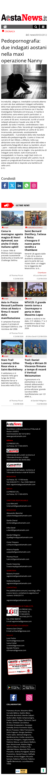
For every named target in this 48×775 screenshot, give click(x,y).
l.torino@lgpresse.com (15, 640)
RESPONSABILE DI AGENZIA (17, 625)
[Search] (36, 27)
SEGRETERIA (11, 570)
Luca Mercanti (40, 275)
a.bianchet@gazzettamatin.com (19, 515)
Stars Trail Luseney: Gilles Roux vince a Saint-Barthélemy (12, 364)
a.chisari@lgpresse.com (21, 631)
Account (10, 635)
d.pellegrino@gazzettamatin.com (20, 537)
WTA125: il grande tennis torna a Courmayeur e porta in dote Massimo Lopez (35, 309)
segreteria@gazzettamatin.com (23, 484)
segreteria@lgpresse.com (22, 621)
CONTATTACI (12, 587)
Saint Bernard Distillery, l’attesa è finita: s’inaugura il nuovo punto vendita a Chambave (35, 240)
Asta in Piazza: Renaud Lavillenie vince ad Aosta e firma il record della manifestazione (12, 310)
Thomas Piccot (17, 275)
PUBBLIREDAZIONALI (35, 227)
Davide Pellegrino (39, 400)
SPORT (5, 227)
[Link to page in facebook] (4, 185)
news (33, 34)
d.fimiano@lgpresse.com (16, 650)
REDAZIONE (11, 476)
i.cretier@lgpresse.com (15, 645)
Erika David (32, 336)
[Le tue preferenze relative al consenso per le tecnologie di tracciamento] (43, 770)
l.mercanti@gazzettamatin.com (19, 506)
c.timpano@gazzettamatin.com (19, 544)
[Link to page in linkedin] (19, 185)
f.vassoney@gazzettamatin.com (19, 566)
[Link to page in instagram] (33, 185)
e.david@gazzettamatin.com (18, 530)
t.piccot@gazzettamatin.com (18, 559)
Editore (10, 440)
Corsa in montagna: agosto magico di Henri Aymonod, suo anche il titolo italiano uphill (12, 238)
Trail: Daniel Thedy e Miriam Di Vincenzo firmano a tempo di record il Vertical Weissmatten (36, 367)
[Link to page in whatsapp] (26, 185)
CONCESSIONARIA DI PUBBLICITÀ (20, 606)
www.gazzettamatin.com (16, 436)
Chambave (42, 272)
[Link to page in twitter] (12, 185)
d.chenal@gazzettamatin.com (18, 523)
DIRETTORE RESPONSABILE (17, 500)
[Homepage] (5, 27)
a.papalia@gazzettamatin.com (18, 552)
